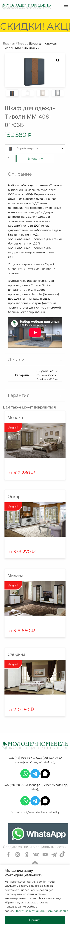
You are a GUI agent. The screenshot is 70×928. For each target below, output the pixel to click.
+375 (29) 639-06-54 (49, 757)
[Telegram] (35, 773)
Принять (35, 920)
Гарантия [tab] (19, 395)
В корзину (35, 158)
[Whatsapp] (25, 773)
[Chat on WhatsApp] (38, 833)
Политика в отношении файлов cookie (41, 911)
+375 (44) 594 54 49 (20, 757)
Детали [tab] (16, 359)
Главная (9, 43)
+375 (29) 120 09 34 (15, 785)
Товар (22, 43)
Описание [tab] (20, 174)
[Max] (45, 773)
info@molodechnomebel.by (40, 812)
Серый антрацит (28, 148)
